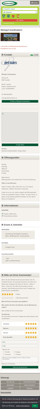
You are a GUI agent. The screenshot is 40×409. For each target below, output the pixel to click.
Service (30, 388)
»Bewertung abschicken (20, 367)
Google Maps (20, 145)
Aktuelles (10, 382)
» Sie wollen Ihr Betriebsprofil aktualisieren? (14, 47)
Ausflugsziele (29, 385)
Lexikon (10, 388)
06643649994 (8, 94)
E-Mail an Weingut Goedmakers (20, 101)
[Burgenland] (13, 16)
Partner (18, 354)
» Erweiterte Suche (8, 23)
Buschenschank (30, 382)
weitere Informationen (23, 406)
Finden (20, 20)
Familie (7, 352)
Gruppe (18, 352)
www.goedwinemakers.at (9, 98)
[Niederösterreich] (8, 16)
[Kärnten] (18, 16)
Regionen (10, 385)
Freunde (7, 354)
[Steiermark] (3, 16)
